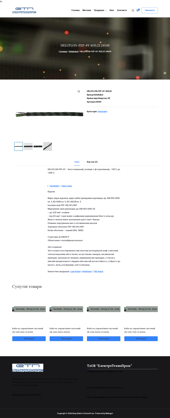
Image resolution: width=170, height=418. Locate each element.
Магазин (87, 10)
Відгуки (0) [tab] (92, 162)
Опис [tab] (76, 162)
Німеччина (67, 186)
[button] (105, 10)
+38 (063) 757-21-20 (113, 372)
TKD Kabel (98, 271)
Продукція (99, 10)
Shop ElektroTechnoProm (83, 413)
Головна (75, 10)
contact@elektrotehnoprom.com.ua (108, 388)
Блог (112, 10)
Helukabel (73, 51)
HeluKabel (98, 95)
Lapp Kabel (75, 271)
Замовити (150, 10)
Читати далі (29, 339)
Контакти (122, 10)
